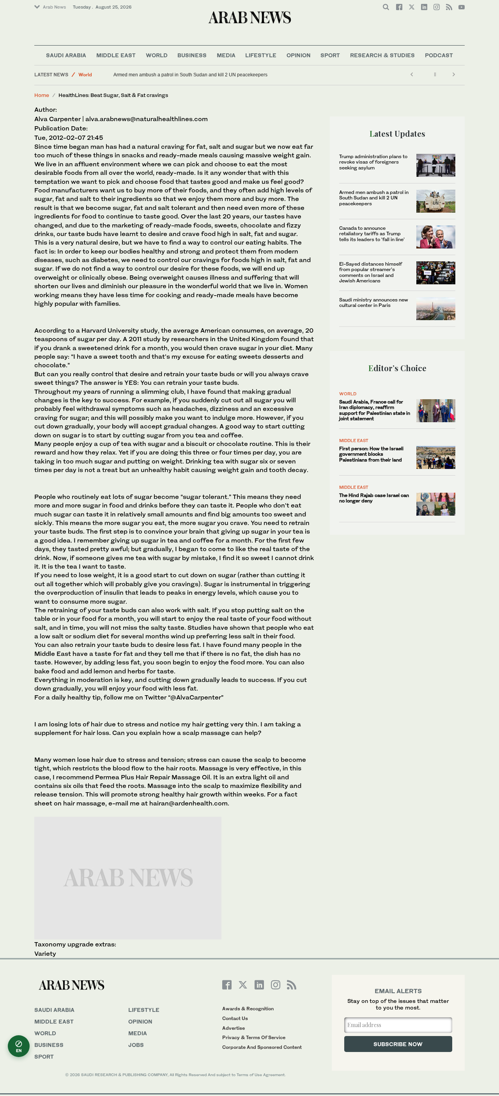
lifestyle (143, 1009)
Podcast (439, 55)
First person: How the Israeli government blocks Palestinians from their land (371, 454)
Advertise (233, 1028)
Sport (330, 55)
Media (226, 55)
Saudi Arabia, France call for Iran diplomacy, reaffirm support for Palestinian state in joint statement (374, 410)
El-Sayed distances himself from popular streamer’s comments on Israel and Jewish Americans (370, 272)
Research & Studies (382, 55)
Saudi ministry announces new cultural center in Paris (373, 302)
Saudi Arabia (66, 55)
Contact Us (235, 1018)
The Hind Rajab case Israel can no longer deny (374, 498)
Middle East (116, 55)
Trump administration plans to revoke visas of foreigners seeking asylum (373, 162)
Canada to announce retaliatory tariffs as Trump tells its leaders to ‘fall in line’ (372, 233)
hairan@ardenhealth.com (188, 803)
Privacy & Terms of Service (253, 1037)
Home (41, 95)
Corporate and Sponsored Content (262, 1047)
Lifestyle (260, 55)
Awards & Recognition (248, 1008)
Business (192, 55)
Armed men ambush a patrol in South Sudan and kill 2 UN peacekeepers (190, 75)
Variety (45, 953)
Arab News (54, 7)
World (157, 55)
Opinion (299, 55)
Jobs (136, 1044)
